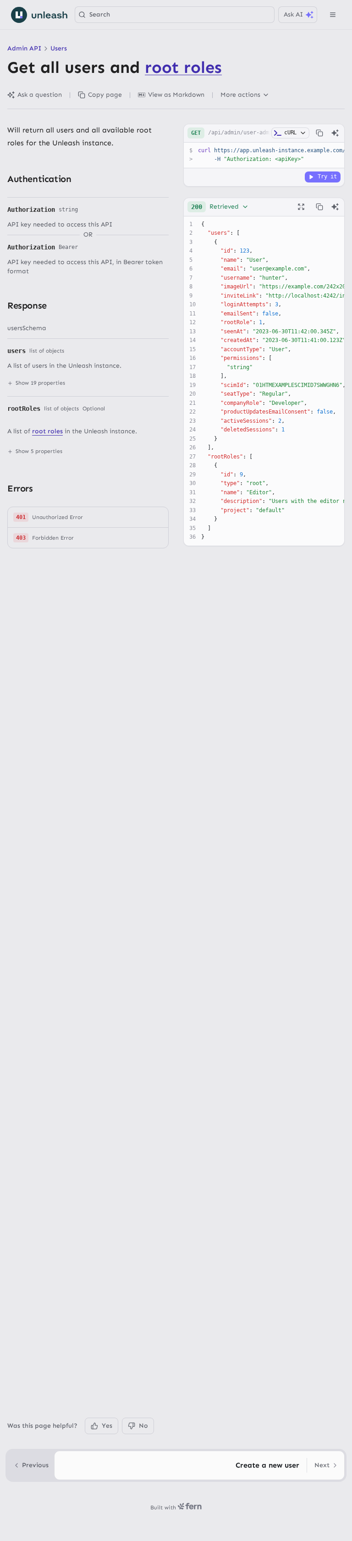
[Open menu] (332, 14)
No (143, 1426)
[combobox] (220, 206)
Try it (327, 176)
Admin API (24, 48)
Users (58, 48)
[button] (88, 517)
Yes (107, 1426)
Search (99, 14)
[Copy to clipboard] (319, 133)
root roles (183, 67)
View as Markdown (176, 95)
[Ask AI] (335, 132)
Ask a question (39, 95)
